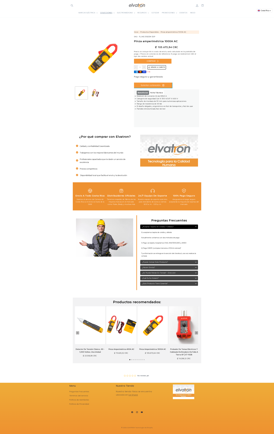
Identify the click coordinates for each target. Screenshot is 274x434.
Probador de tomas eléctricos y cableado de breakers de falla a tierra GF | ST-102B (184, 352)
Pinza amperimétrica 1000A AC (173, 32)
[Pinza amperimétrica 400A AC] (121, 326)
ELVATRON (131, 428)
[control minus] (136, 67)
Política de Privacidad (79, 404)
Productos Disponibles (149, 32)
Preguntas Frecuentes (79, 391)
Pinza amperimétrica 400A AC (121, 349)
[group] (81, 92)
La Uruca (133, 394)
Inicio (136, 32)
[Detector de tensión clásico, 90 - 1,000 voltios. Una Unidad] (90, 326)
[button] (72, 5)
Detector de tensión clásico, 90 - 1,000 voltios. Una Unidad (90, 350)
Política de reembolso (79, 400)
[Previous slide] (77, 332)
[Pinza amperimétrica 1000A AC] (153, 326)
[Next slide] (196, 332)
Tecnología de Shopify (144, 428)
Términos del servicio (78, 395)
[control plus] (144, 67)
